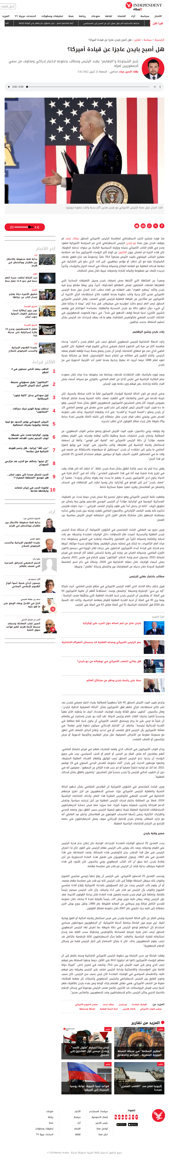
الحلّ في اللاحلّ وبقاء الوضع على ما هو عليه (21, 605)
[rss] (116, 1117)
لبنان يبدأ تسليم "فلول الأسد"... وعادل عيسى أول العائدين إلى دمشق (89, 1051)
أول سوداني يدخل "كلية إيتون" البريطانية (31, 397)
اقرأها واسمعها (87, 1008)
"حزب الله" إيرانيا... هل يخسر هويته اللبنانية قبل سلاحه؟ (29, 450)
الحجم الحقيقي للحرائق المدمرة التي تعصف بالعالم (22, 564)
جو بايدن (131, 243)
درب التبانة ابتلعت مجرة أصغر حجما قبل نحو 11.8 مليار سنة (21, 279)
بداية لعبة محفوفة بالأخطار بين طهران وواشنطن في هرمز (22, 262)
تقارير (137, 39)
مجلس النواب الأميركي (151, 1008)
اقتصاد (121, 16)
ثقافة (108, 16)
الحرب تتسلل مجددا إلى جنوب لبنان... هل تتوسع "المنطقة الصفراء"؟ (28, 476)
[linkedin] (123, 1117)
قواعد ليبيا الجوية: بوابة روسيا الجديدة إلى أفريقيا (89, 1088)
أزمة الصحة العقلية (109, 1008)
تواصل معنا (102, 1128)
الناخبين (122, 252)
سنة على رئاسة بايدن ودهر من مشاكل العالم (113, 680)
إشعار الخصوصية (100, 1117)
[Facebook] (136, 1117)
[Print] (136, 225)
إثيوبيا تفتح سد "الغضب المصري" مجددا (140, 1088)
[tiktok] (119, 1117)
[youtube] (126, 1117)
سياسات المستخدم (98, 1111)
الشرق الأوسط (30, 306)
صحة (71, 16)
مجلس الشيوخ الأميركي (86, 1004)
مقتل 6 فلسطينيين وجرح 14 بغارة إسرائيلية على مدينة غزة (21, 332)
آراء (133, 16)
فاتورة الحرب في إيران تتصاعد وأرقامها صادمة (32, 489)
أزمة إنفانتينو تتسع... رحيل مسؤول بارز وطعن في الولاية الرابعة (62, 23)
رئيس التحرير (102, 1123)
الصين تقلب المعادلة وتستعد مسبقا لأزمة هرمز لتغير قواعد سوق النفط (23, 626)
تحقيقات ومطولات (52, 16)
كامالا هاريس (128, 1008)
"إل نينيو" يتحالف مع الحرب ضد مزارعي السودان (27, 463)
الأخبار (158, 16)
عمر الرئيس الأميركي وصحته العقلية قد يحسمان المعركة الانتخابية (101, 642)
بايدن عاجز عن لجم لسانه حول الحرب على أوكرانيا (112, 623)
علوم (35, 273)
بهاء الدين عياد (128, 71)
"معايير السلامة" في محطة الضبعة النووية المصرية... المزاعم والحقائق (139, 1053)
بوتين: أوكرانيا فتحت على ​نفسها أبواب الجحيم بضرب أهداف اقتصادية (28, 437)
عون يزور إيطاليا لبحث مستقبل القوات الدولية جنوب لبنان (24, 313)
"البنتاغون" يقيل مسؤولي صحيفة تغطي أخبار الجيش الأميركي (30, 384)
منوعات (95, 16)
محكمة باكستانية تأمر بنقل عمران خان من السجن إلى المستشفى (128, 23)
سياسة (144, 16)
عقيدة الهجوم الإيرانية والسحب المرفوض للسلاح (23, 349)
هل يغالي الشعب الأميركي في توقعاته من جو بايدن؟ (109, 661)
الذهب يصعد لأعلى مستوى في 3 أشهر (30, 371)
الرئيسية (159, 39)
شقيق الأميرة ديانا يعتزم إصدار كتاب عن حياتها (23, 296)
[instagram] (130, 1117)
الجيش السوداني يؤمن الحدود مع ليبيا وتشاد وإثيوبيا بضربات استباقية (27, 423)
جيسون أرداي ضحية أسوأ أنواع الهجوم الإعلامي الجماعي (23, 585)
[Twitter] (133, 1117)
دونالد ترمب (72, 238)
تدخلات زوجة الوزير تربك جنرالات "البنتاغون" (31, 410)
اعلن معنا (103, 1134)
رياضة (82, 16)
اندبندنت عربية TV (25, 16)
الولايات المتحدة (139, 1004)
